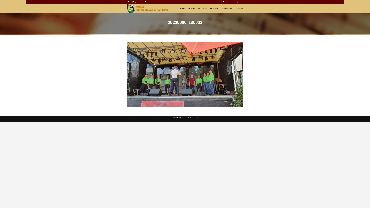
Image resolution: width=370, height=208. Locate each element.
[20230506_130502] (185, 74)
